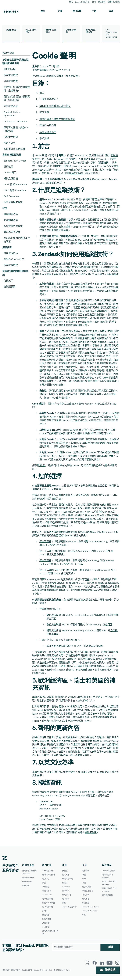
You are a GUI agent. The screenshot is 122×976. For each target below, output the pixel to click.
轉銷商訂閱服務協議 (14, 148)
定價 (60, 11)
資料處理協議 (11, 178)
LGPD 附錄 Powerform (15, 190)
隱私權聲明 (91, 832)
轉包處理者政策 (12, 232)
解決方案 (77, 11)
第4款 (42, 465)
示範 (94, 11)
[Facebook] (94, 962)
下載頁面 (107, 624)
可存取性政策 (11, 253)
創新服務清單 (11, 106)
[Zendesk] (4, 862)
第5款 (86, 495)
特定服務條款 (11, 265)
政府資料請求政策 (13, 202)
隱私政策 (8, 166)
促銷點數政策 (11, 220)
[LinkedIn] (101, 962)
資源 (111, 11)
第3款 (94, 210)
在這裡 (43, 662)
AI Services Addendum (15, 121)
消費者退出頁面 (94, 646)
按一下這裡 (45, 541)
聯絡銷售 (110, 970)
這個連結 (100, 583)
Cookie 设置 (38, 970)
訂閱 (110, 947)
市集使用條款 (11, 137)
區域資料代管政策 (13, 226)
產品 (43, 11)
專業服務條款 (11, 81)
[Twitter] (87, 962)
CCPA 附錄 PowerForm (16, 184)
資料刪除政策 (11, 214)
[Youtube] (109, 962)
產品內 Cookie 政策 (14, 259)
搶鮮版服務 (9, 286)
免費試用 (8, 280)
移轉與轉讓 (9, 142)
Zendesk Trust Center (15, 160)
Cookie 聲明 (10, 172)
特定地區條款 (11, 75)
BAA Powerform (12, 196)
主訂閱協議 (9, 69)
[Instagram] (117, 962)
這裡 (75, 76)
